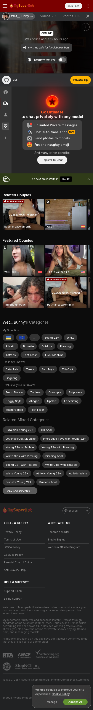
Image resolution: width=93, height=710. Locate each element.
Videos (48, 16)
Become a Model (58, 532)
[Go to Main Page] (28, 5)
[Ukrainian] (8, 337)
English (73, 510)
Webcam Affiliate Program (64, 547)
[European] (22, 337)
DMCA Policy (12, 547)
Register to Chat (52, 159)
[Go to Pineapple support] (7, 666)
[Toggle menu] (5, 6)
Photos (71, 16)
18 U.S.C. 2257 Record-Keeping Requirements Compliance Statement (46, 679)
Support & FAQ (13, 591)
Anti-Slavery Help (15, 570)
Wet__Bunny (14, 322)
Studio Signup (57, 539)
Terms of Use (12, 539)
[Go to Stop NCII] (28, 666)
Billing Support (13, 598)
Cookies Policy (13, 554)
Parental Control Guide (18, 562)
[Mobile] (34, 337)
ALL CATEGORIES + (20, 490)
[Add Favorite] (6, 80)
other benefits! (59, 153)
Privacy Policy (13, 532)
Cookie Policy (60, 694)
